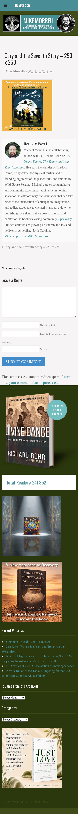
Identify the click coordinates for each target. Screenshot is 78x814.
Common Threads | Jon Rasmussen (28, 641)
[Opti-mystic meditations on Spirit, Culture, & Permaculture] (39, 29)
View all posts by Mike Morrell (26, 236)
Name (48, 324)
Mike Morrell (15, 71)
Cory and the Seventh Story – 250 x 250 (31, 246)
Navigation (22, 4)
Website (43, 348)
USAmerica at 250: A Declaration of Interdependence (40, 666)
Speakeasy (65, 219)
